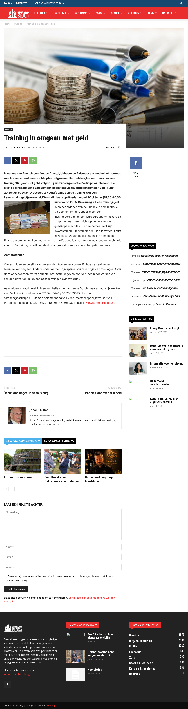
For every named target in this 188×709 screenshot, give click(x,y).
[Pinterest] (24, 160)
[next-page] (12, 489)
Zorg (99, 13)
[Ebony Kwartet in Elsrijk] (138, 333)
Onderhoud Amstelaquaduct (160, 382)
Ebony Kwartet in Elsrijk (165, 328)
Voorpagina (20, 13)
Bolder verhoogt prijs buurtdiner (161, 272)
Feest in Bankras (166, 304)
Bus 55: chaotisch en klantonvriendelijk (100, 636)
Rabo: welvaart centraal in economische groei (166, 347)
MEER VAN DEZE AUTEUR (59, 441)
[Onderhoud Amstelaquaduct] (138, 386)
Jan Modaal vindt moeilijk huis (160, 288)
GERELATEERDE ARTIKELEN (22, 441)
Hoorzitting (95, 669)
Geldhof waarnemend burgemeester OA (101, 653)
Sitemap (51, 705)
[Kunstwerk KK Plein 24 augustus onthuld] (138, 403)
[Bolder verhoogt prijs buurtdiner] (103, 461)
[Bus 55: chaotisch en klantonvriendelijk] (75, 639)
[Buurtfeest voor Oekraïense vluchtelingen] (62, 461)
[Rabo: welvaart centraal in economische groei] (138, 350)
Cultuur (133, 13)
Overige (167, 13)
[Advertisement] (63, 344)
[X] (16, 160)
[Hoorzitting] (75, 674)
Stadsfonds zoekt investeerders (159, 255)
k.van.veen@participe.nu (99, 302)
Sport (115, 13)
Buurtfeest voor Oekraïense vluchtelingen (61, 479)
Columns (81, 13)
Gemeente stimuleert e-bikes (162, 280)
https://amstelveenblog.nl (42, 415)
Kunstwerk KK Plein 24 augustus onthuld (164, 400)
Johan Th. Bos (17, 147)
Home (7, 23)
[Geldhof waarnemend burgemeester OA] (75, 656)
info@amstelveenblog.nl (18, 674)
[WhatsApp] (33, 160)
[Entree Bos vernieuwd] (22, 461)
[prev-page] (6, 489)
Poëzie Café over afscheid (103, 393)
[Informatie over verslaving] (138, 368)
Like (136, 158)
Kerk (150, 13)
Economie (60, 13)
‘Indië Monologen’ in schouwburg (26, 393)
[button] (181, 3)
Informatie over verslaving (166, 363)
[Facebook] (7, 160)
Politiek (39, 13)
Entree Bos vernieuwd (18, 477)
